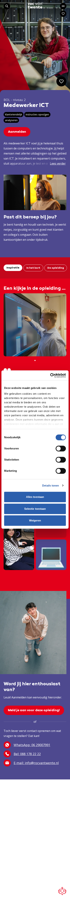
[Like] (61, 81)
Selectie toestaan (35, 508)
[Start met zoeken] (7, 6)
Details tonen (50, 485)
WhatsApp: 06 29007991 (32, 745)
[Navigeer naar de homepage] (35, 5)
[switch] (61, 448)
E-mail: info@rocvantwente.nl (36, 763)
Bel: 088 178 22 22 (27, 754)
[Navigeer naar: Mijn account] (63, 13)
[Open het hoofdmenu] (63, 6)
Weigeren (35, 520)
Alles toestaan (35, 496)
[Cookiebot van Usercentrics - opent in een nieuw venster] (50, 375)
